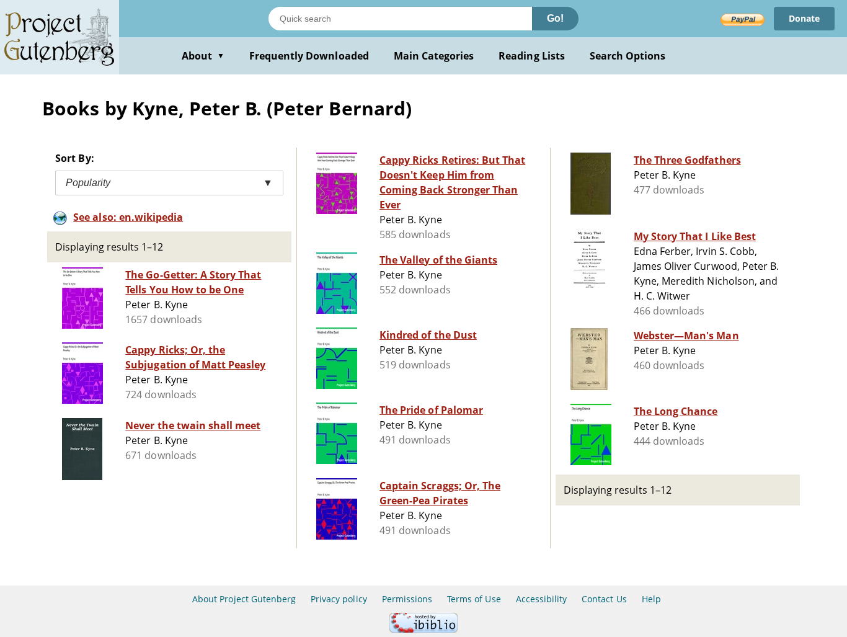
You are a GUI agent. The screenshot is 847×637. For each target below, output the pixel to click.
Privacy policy (339, 599)
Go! (555, 18)
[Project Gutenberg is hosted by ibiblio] (423, 629)
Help (651, 599)
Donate (804, 18)
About (203, 56)
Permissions (407, 599)
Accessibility (541, 599)
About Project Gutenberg (244, 599)
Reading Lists (532, 56)
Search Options (628, 56)
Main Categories (434, 56)
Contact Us (604, 599)
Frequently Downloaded (309, 56)
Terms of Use (473, 599)
